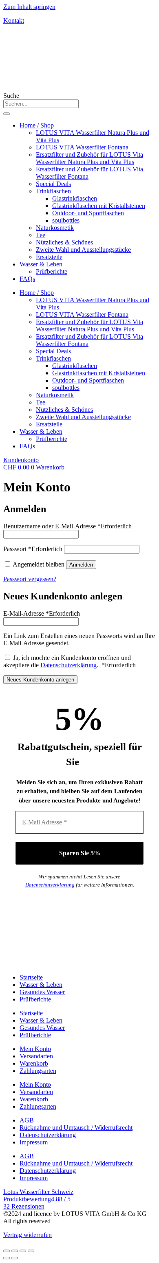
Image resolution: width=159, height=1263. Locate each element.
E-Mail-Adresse (41, 613)
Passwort (32, 548)
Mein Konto (35, 1048)
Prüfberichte (51, 271)
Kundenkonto (21, 459)
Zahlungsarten (38, 1070)
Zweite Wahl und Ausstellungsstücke (83, 249)
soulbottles (66, 220)
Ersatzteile (49, 256)
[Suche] (6, 113)
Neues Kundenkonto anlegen (40, 680)
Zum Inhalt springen (29, 6)
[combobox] (41, 103)
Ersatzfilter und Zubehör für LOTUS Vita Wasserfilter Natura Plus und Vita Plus (89, 158)
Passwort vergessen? (29, 578)
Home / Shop (37, 125)
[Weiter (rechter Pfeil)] (14, 1258)
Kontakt (13, 20)
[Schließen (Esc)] (6, 1251)
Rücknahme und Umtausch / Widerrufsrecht (76, 1127)
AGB (27, 1120)
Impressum (34, 1142)
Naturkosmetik (55, 227)
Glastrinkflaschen (74, 198)
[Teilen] (14, 1251)
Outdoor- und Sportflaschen (88, 213)
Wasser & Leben (41, 264)
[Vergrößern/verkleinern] (31, 1251)
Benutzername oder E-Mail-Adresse (67, 526)
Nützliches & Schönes (64, 242)
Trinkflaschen (53, 191)
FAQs (27, 278)
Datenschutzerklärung (68, 665)
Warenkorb (34, 1063)
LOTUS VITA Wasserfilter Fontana (82, 147)
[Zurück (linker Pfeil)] (6, 1258)
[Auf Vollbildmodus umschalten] (23, 1251)
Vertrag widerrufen (27, 1234)
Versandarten (36, 1056)
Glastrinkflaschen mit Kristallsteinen (98, 205)
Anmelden (81, 565)
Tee (40, 234)
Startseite (31, 977)
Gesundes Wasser (42, 991)
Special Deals (53, 183)
